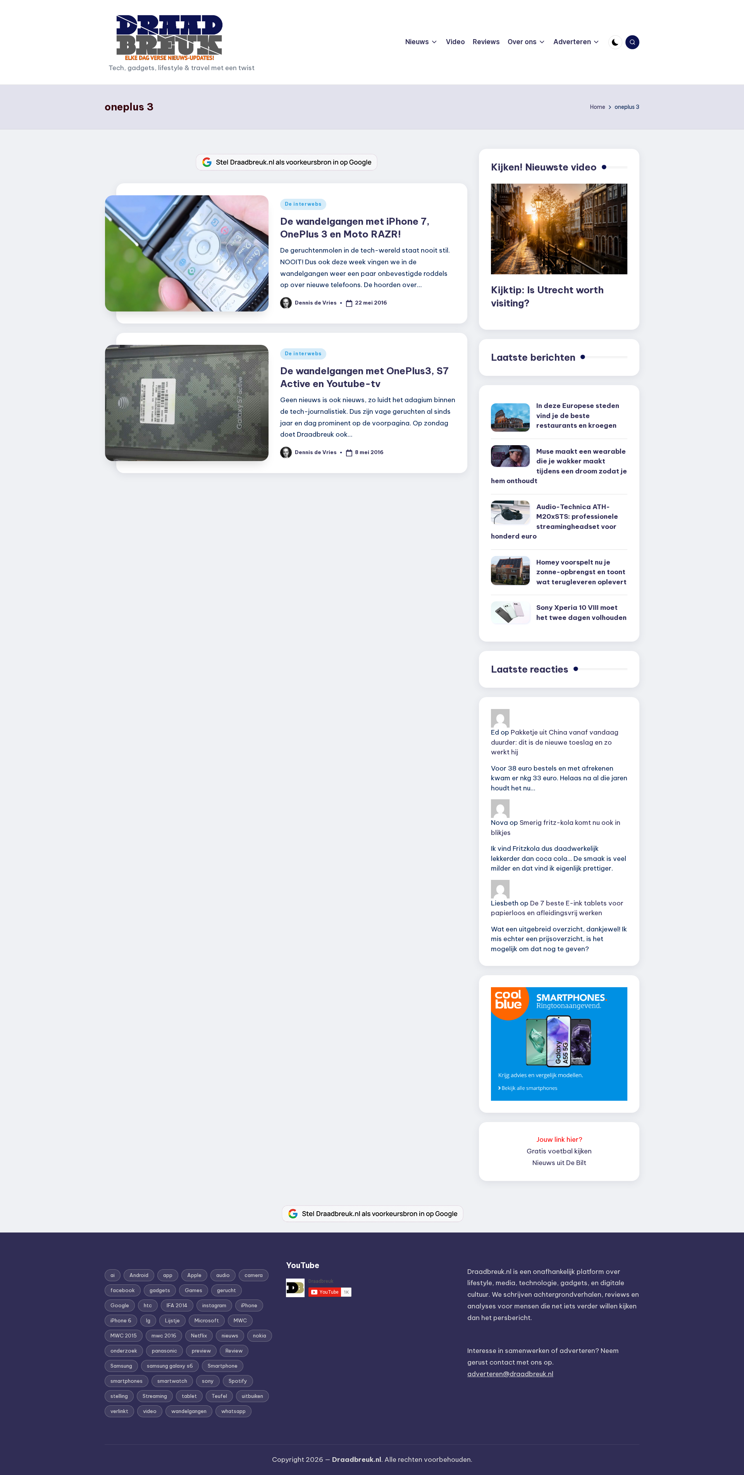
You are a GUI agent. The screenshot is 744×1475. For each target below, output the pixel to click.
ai (112, 1275)
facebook (122, 1290)
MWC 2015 (123, 1335)
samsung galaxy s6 (170, 1366)
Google (119, 1305)
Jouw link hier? (559, 1139)
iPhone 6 (120, 1320)
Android (138, 1275)
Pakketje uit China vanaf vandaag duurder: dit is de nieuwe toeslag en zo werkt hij (554, 742)
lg (148, 1320)
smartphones (126, 1381)
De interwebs (303, 204)
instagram (214, 1305)
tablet (189, 1396)
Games (193, 1290)
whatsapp (233, 1411)
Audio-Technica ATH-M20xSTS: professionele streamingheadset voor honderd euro (554, 522)
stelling (119, 1396)
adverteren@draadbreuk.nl (510, 1374)
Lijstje (172, 1320)
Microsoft (207, 1320)
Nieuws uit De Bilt (559, 1162)
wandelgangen (189, 1411)
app (167, 1275)
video (150, 1411)
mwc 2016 (164, 1335)
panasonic (164, 1351)
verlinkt (119, 1411)
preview (201, 1351)
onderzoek (123, 1351)
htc (148, 1305)
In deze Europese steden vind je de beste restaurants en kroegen (577, 415)
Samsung (121, 1366)
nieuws (230, 1335)
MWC (240, 1320)
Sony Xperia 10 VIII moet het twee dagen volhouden (581, 612)
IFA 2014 (177, 1305)
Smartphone (223, 1366)
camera (254, 1275)
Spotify (238, 1381)
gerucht (226, 1290)
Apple (194, 1275)
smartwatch (172, 1381)
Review (234, 1351)
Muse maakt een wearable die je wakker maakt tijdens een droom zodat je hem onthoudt (559, 466)
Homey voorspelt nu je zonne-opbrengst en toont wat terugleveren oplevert (581, 572)
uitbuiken (252, 1396)
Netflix (199, 1335)
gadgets (160, 1290)
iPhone (249, 1305)
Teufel (219, 1396)
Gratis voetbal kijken (559, 1151)
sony (208, 1381)
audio (223, 1275)
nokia (259, 1335)
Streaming (155, 1396)
